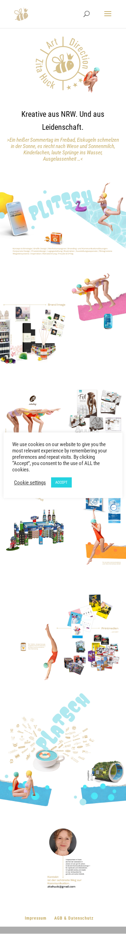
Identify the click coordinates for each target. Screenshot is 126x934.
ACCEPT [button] (61, 482)
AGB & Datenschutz (73, 918)
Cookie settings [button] (30, 482)
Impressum (36, 918)
